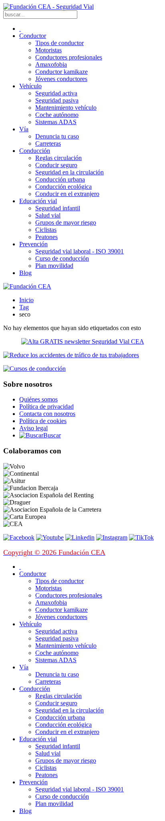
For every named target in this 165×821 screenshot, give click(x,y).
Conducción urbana (60, 179)
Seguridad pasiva (56, 100)
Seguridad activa (56, 93)
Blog (25, 272)
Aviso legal (33, 428)
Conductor (32, 35)
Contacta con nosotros (47, 413)
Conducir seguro (56, 165)
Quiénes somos (38, 399)
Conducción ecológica (63, 186)
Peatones (46, 236)
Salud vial (47, 215)
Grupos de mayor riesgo (65, 222)
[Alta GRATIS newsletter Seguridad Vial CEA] (82, 341)
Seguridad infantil (57, 208)
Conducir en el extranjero (67, 193)
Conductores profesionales (68, 57)
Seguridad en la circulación (69, 172)
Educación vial (38, 201)
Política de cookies (42, 420)
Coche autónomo (56, 114)
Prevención (33, 244)
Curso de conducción (62, 258)
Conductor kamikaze (61, 71)
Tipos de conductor (59, 43)
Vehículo (30, 86)
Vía (23, 129)
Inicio (26, 300)
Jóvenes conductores (61, 78)
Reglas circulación (58, 157)
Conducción (34, 150)
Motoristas (48, 50)
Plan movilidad (54, 265)
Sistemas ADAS (55, 122)
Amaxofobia (51, 64)
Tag (24, 307)
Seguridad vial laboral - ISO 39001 (79, 251)
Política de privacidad (46, 406)
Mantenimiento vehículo (66, 107)
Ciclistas (45, 229)
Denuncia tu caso (57, 136)
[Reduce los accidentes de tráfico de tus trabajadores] (82, 355)
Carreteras (48, 143)
